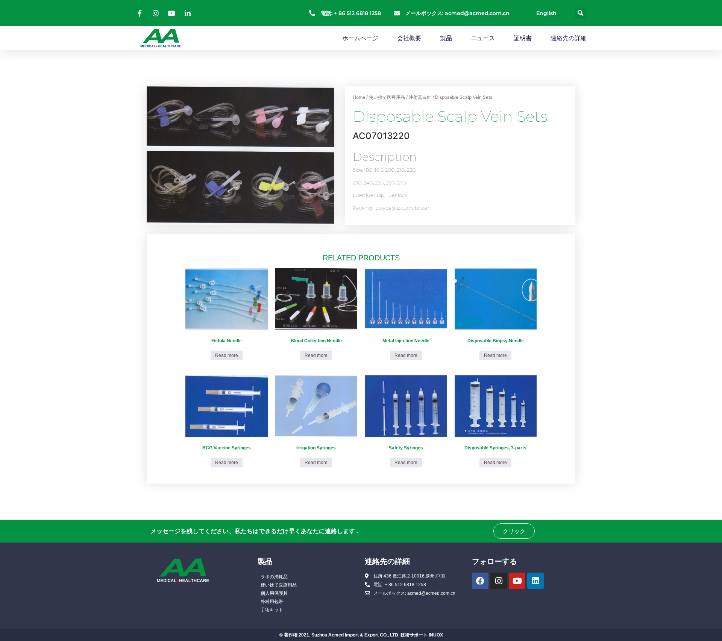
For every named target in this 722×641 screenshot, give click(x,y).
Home (359, 97)
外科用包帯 (272, 601)
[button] (581, 13)
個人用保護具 (274, 593)
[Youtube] (517, 581)
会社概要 (409, 38)
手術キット (272, 609)
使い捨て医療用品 (387, 97)
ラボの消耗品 (274, 576)
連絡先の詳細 (569, 38)
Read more (226, 355)
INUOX (436, 635)
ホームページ (360, 38)
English (546, 13)
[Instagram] (498, 581)
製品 (446, 38)
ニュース (483, 38)
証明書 (523, 38)
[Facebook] (480, 581)
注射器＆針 (420, 97)
